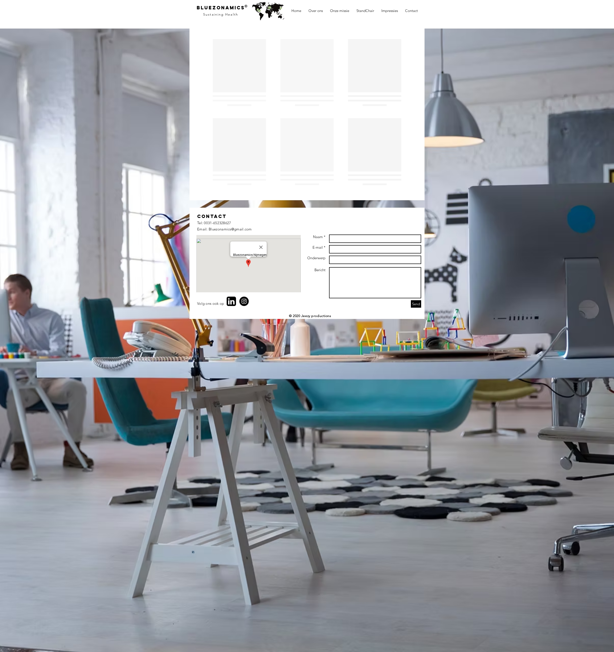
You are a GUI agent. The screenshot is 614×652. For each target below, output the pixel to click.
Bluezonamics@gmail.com (230, 295)
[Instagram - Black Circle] (244, 367)
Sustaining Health (220, 14)
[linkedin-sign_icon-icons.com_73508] (231, 367)
